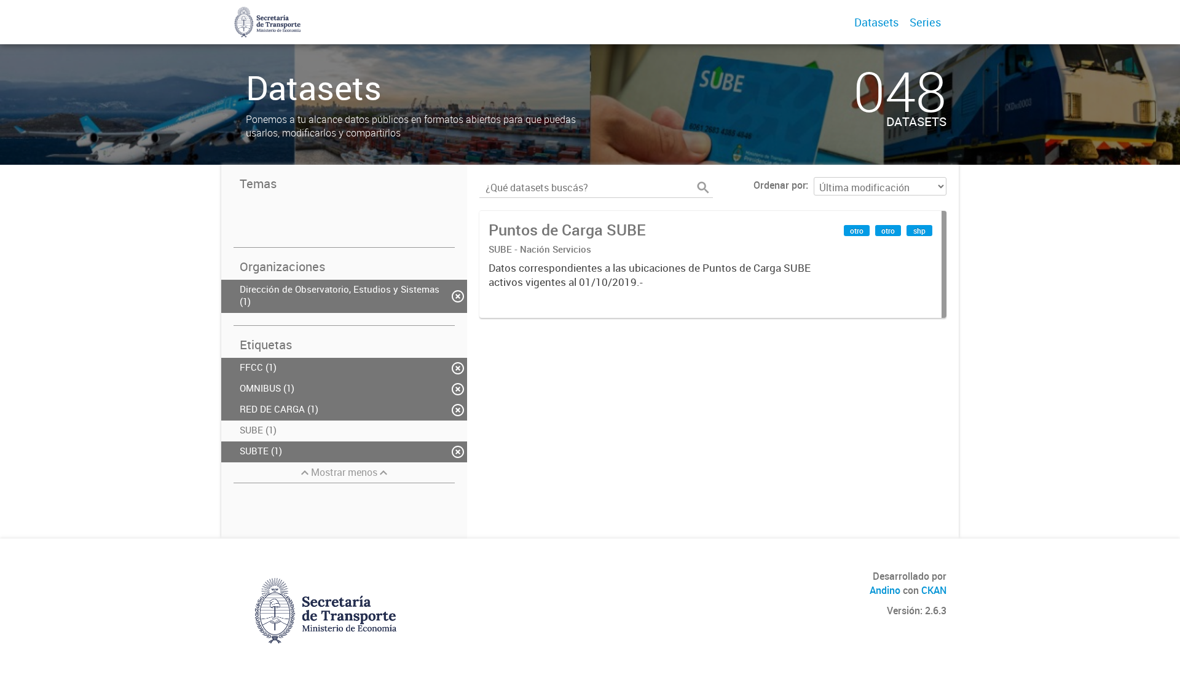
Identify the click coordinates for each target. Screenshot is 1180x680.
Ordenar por (779, 185)
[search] (703, 187)
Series (925, 22)
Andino (885, 590)
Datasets (876, 22)
